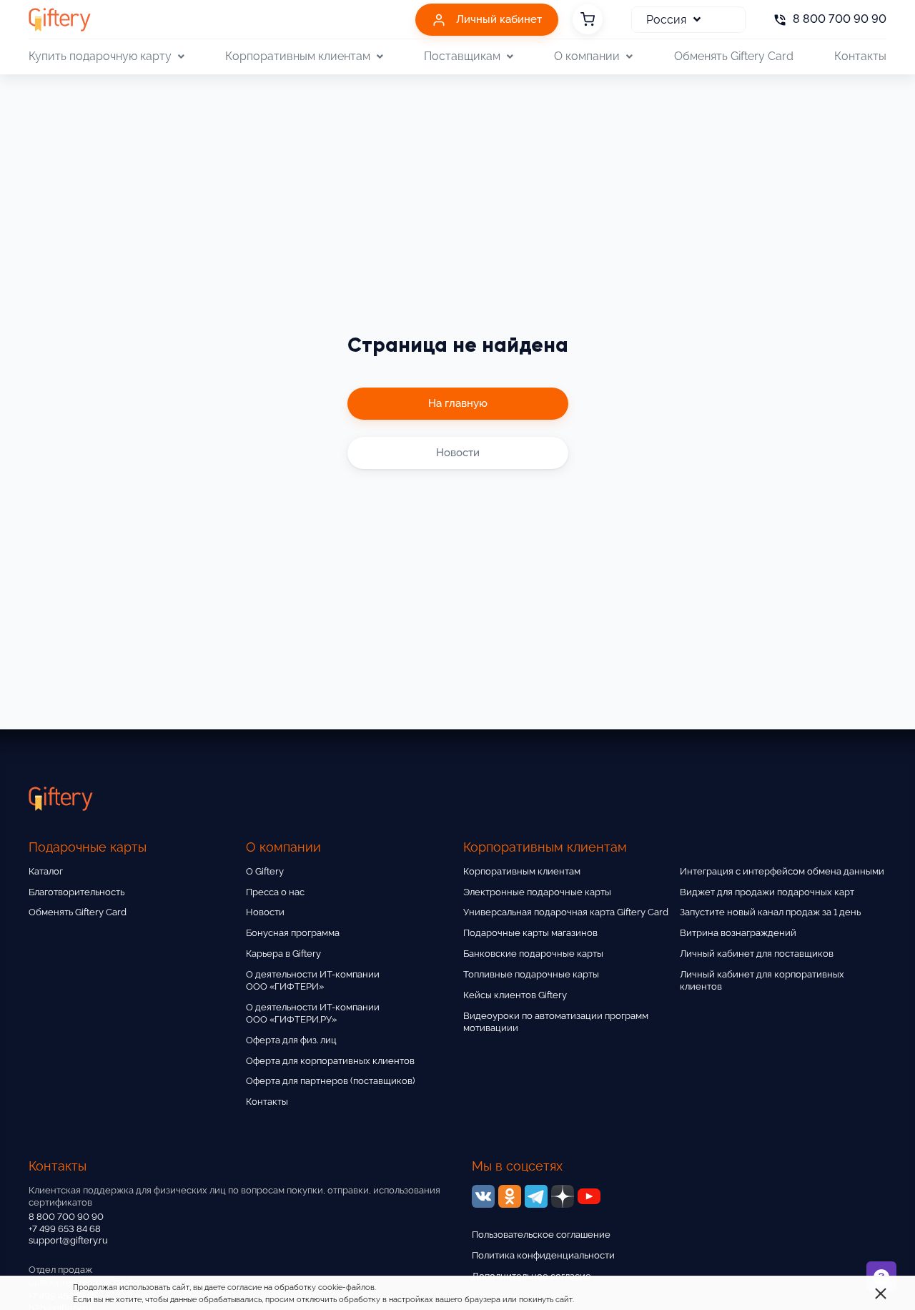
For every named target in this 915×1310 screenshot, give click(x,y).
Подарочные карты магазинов (530, 932)
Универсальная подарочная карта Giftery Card (565, 912)
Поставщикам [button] (462, 56)
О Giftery (265, 871)
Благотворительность (76, 892)
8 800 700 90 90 (66, 1216)
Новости (265, 912)
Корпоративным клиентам (521, 871)
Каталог (46, 871)
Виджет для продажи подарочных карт (767, 892)
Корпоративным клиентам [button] (297, 56)
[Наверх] (46, 1264)
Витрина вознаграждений (738, 932)
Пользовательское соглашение (541, 1234)
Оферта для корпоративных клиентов (330, 1060)
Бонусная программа (293, 932)
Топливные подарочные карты (531, 974)
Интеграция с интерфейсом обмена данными (782, 871)
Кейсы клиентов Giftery (515, 995)
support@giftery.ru (68, 1240)
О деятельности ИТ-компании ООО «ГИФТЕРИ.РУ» (313, 1013)
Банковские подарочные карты (533, 953)
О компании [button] (587, 56)
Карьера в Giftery (283, 953)
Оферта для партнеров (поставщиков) (330, 1080)
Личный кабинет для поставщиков (757, 953)
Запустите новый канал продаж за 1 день (770, 912)
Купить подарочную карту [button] (100, 56)
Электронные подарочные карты (537, 892)
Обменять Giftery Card (733, 56)
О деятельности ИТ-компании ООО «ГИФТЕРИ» (313, 980)
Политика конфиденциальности (543, 1255)
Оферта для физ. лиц (291, 1040)
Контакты (860, 56)
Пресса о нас (275, 892)
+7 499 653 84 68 (65, 1228)
